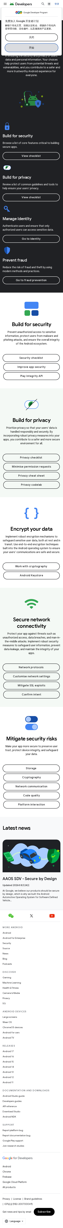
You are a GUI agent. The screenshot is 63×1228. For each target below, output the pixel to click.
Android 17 (8, 1051)
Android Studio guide (14, 1095)
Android (7, 932)
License (17, 1199)
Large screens (10, 1017)
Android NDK (9, 1116)
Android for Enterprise (14, 938)
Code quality (31, 795)
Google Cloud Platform (15, 1182)
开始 (31, 47)
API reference (10, 1106)
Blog (5, 958)
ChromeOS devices (13, 1027)
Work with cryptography (31, 566)
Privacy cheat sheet (31, 475)
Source (6, 948)
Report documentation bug (16, 1135)
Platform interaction (31, 804)
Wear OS (7, 1022)
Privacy (6, 998)
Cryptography (31, 777)
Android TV (8, 1037)
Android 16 (8, 1056)
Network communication (31, 786)
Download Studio (11, 1111)
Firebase (7, 1176)
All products (9, 1187)
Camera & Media (11, 993)
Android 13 (8, 1072)
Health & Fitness (11, 987)
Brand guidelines (33, 1199)
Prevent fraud (15, 260)
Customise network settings (31, 676)
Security (7, 943)
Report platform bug (13, 1130)
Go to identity (31, 238)
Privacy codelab (31, 484)
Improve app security (31, 367)
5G (4, 1003)
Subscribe (44, 1211)
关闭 (31, 37)
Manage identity (17, 218)
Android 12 (8, 1077)
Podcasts (7, 963)
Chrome (7, 1171)
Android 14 (8, 1066)
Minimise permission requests (31, 466)
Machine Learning (12, 982)
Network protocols (31, 667)
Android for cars (11, 1032)
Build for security (18, 136)
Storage (31, 768)
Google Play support (13, 1140)
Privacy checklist (31, 457)
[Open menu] (5, 4)
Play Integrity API (31, 376)
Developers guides (12, 1101)
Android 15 (8, 1061)
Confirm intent (31, 694)
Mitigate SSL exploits (31, 685)
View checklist (31, 156)
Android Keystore (31, 575)
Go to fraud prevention (31, 280)
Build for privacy (17, 177)
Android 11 (8, 1082)
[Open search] (43, 4)
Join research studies (13, 1145)
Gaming (7, 977)
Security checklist (31, 358)
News (5, 953)
